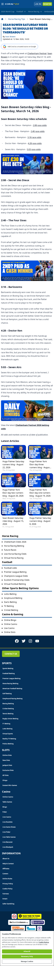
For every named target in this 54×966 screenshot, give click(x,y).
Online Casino (10, 624)
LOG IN (38, 4)
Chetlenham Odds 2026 (15, 541)
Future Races (10, 549)
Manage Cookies (27, 961)
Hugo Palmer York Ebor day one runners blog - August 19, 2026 (40, 492)
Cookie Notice (44, 942)
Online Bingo (10, 620)
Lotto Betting (10, 594)
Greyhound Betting (13, 598)
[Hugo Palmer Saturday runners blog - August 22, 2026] (13, 452)
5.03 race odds (34, 149)
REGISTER (47, 4)
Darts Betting (10, 602)
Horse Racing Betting (14, 545)
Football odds (10, 568)
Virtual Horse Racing (13, 557)
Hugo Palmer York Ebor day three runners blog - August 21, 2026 (40, 464)
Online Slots (9, 632)
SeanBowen (10, 36)
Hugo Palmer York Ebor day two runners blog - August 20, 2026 (13, 492)
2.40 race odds (38, 131)
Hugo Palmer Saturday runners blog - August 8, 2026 (40, 521)
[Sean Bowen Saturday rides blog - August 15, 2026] (13, 508)
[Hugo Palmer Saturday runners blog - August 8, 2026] (40, 508)
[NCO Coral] (27, 164)
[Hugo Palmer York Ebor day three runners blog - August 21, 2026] (40, 452)
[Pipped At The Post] (27, 271)
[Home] (2, 19)
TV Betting (9, 606)
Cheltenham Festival (36, 53)
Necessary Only (27, 956)
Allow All (27, 951)
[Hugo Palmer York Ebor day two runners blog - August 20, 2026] (13, 480)
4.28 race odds (35, 143)
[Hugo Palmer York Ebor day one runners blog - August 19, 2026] (40, 480)
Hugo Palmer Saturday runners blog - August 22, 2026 (13, 464)
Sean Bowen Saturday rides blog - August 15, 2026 (13, 521)
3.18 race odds (34, 137)
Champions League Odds (16, 576)
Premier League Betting (15, 572)
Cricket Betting (11, 610)
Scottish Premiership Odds (17, 580)
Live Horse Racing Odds (15, 553)
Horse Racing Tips (16, 19)
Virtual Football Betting (15, 584)
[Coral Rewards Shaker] (27, 410)
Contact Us (11, 653)
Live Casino (9, 628)
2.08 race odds (40, 125)
